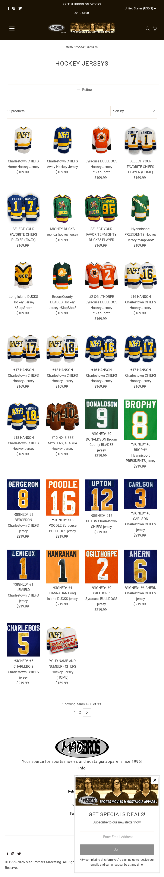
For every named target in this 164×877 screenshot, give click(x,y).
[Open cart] (155, 28)
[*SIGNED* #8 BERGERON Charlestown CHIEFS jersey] (23, 494)
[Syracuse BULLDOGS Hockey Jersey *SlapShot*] (102, 140)
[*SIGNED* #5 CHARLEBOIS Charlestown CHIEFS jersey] (23, 640)
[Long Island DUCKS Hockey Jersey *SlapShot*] (23, 275)
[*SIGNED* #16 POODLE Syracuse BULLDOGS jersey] (62, 497)
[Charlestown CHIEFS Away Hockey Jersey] (62, 140)
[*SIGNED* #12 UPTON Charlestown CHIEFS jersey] (102, 495)
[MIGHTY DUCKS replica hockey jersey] (62, 208)
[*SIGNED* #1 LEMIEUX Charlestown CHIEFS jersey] (23, 565)
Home (69, 46)
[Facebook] (8, 8)
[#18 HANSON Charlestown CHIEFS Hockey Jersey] (62, 349)
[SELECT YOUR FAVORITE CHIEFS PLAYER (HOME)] (140, 140)
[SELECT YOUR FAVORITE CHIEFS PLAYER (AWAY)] (23, 208)
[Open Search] (148, 28)
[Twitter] (20, 8)
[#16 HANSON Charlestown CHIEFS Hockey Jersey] (140, 275)
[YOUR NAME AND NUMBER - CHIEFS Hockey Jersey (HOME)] (62, 640)
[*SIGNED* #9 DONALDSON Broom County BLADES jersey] (102, 414)
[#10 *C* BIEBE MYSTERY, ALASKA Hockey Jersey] (62, 416)
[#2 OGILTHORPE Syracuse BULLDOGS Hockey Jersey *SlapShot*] (102, 275)
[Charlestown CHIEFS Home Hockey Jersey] (23, 140)
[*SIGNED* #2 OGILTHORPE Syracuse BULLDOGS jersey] (102, 566)
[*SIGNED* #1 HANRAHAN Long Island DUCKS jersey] (62, 566)
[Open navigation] (24, 28)
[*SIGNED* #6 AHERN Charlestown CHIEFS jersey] (140, 566)
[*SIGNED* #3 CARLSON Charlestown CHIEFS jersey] (140, 494)
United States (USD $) (139, 8)
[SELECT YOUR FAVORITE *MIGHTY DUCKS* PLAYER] (102, 208)
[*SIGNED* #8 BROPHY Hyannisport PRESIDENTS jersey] (140, 419)
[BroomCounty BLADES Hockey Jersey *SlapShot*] (62, 275)
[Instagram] (13, 8)
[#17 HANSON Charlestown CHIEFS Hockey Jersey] (23, 349)
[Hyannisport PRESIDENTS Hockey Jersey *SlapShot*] (140, 208)
